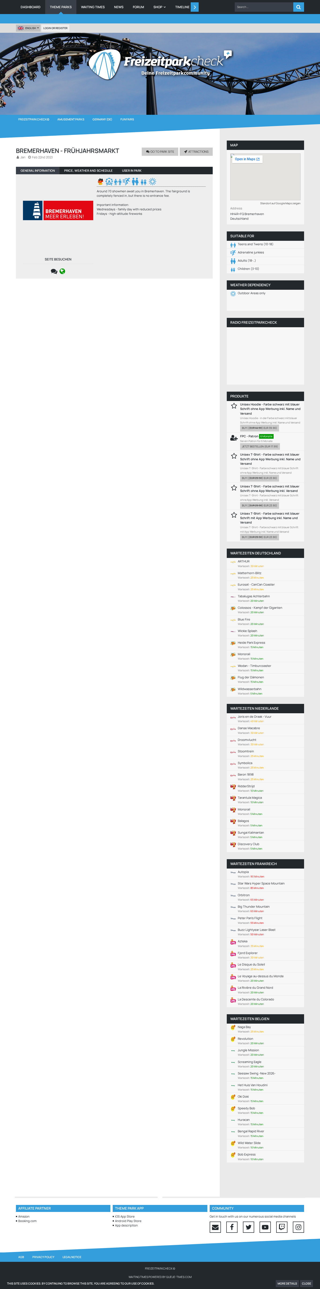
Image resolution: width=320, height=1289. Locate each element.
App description (126, 1225)
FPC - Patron (249, 436)
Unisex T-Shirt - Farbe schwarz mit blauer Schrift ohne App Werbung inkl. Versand (269, 488)
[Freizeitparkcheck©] (160, 64)
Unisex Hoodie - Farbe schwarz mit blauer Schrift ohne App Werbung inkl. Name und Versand (270, 408)
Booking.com (27, 1221)
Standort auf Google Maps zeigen (280, 203)
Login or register (55, 28)
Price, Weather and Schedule (88, 170)
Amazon (24, 1216)
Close (306, 1283)
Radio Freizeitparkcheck (253, 322)
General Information (38, 170)
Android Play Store (128, 1221)
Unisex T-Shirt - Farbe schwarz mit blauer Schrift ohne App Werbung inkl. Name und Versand (270, 458)
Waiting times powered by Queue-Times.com (160, 1277)
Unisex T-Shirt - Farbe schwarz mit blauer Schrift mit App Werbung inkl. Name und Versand (269, 517)
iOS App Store (125, 1216)
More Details (287, 1283)
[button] (264, 7)
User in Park (131, 170)
